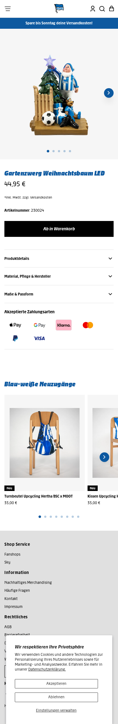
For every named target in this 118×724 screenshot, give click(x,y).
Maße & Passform (18, 294)
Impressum (13, 606)
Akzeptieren (56, 683)
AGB (8, 627)
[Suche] (102, 9)
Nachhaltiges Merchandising (28, 582)
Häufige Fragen (17, 590)
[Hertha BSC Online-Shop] (59, 9)
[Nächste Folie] (109, 93)
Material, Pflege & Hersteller (27, 276)
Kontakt (11, 598)
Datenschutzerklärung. (47, 669)
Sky (7, 562)
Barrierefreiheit (17, 635)
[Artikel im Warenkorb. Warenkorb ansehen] (111, 9)
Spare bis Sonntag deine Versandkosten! (59, 23)
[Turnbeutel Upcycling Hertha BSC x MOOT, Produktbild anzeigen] (44, 443)
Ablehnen (56, 697)
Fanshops (12, 554)
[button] (7, 8)
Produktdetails (16, 258)
